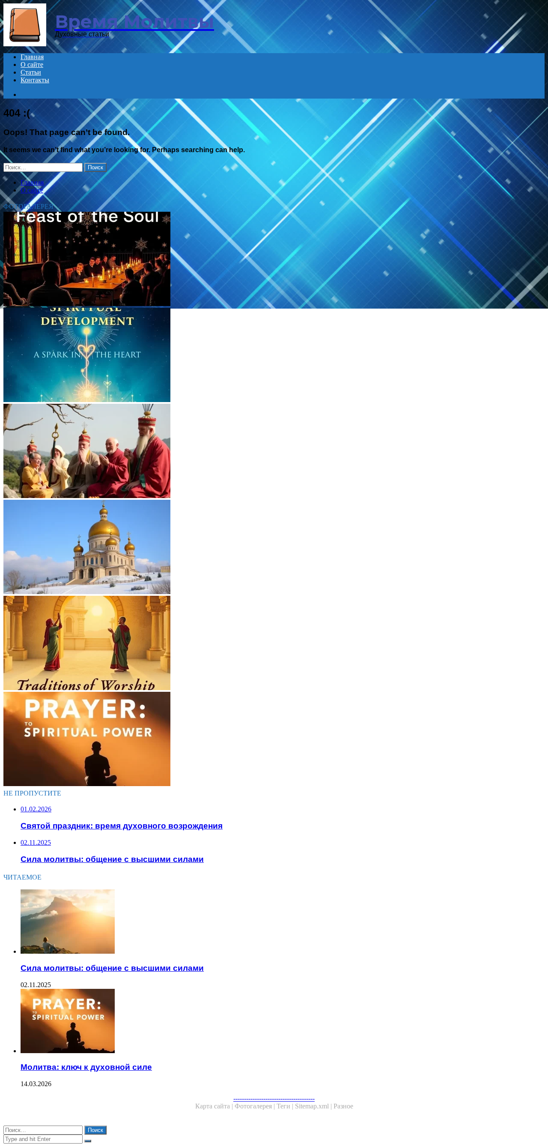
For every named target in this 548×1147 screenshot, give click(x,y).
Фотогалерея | (256, 1106)
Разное (343, 1106)
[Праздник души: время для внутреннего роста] (260, 260)
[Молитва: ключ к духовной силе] (260, 740)
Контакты (35, 80)
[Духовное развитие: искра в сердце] (260, 356)
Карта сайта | (215, 1106)
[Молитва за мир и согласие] (260, 548)
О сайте (32, 64)
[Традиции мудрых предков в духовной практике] (260, 452)
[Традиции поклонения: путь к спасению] (260, 644)
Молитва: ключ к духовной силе (86, 1067)
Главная (32, 56)
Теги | (286, 1106)
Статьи (31, 72)
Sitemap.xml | (314, 1106)
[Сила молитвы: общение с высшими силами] (269, 922)
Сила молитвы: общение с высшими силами (112, 968)
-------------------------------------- (274, 1098)
